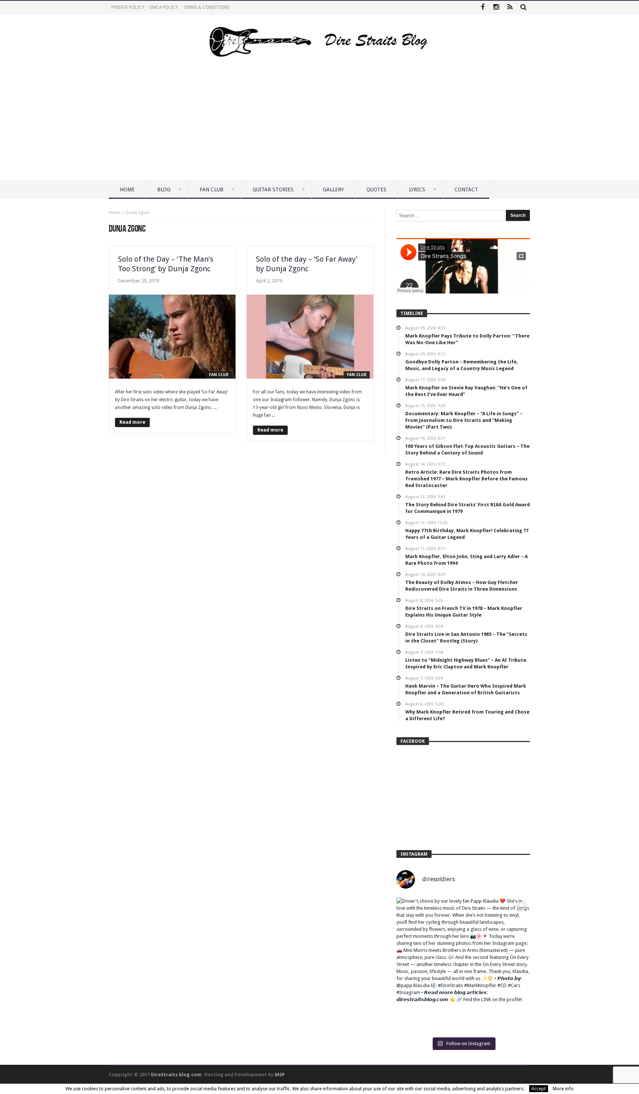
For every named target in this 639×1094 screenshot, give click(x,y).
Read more (132, 422)
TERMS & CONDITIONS (206, 7)
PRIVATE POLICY (127, 7)
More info (563, 1088)
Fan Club (219, 374)
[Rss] (510, 7)
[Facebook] (482, 7)
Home (115, 212)
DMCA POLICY (163, 7)
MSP (280, 1074)
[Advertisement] (319, 125)
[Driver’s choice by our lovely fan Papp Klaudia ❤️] (463, 964)
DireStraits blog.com (176, 1074)
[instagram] (496, 7)
